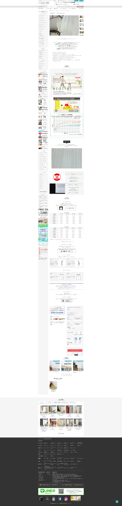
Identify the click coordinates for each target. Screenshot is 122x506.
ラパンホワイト (53, 390)
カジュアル (41, 183)
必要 (79, 342)
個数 (68, 344)
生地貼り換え (60, 450)
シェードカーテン (41, 20)
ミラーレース (41, 61)
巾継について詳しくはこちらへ (66, 241)
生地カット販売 (41, 42)
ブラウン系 (41, 154)
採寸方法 (40, 475)
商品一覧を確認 (61, 433)
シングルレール (60, 452)
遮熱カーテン (41, 56)
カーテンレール (41, 29)
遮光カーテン (46, 443)
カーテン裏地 (46, 458)
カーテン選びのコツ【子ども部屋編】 (43, 206)
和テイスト (41, 186)
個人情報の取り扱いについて (54, 503)
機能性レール (46, 452)
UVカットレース (60, 445)
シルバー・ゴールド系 (43, 167)
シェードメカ (53, 450)
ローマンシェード (47, 450)
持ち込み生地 (66, 450)
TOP (50, 10)
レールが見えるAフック (76, 334)
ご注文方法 (40, 473)
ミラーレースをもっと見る (66, 374)
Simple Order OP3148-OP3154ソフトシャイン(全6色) (44, 415)
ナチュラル (41, 179)
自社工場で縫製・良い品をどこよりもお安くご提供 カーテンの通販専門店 (47, 0)
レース (49, 402)
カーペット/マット (67, 461)
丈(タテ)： (68, 322)
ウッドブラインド (41, 36)
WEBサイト (78, 501)
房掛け (40, 33)
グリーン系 (41, 163)
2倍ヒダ (73, 328)
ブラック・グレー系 (42, 156)
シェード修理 (73, 450)
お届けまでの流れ (41, 476)
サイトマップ (70, 503)
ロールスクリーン (41, 24)
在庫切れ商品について (42, 480)
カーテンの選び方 (41, 195)
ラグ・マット (41, 45)
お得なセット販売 (57, 402)
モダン (41, 177)
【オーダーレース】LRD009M (54, 371)
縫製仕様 (79, 461)
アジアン (41, 188)
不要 (75, 342)
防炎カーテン (41, 58)
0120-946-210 (54, 484)
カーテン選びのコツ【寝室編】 (43, 204)
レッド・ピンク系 (42, 158)
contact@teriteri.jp (77, 484)
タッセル (40, 31)
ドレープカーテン (41, 15)
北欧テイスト (42, 174)
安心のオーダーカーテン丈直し (62, 4)
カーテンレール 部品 (74, 452)
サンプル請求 (77, 4)
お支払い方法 (40, 474)
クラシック (41, 181)
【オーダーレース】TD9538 (65, 371)
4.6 (43, 6)
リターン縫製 (53, 458)
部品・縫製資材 (41, 38)
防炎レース (40, 68)
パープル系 (41, 165)
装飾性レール (53, 452)
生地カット (72, 461)
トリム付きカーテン (81, 458)
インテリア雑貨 (53, 461)
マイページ (48, 473)
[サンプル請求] (41, 500)
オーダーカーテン (57, 10)
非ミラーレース (41, 63)
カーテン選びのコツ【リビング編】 (43, 201)
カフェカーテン (41, 27)
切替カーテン (73, 458)
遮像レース (66, 445)
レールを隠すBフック (80, 334)
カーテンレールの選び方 (42, 198)
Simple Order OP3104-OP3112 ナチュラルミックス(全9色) (69, 428)
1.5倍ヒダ (69, 328)
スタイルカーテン (67, 458)
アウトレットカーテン (42, 22)
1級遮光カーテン (41, 52)
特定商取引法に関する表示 (63, 503)
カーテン (53, 10)
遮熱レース (79, 445)
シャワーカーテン (41, 40)
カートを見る (49, 474)
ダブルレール (82, 6)
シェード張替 (78, 6)
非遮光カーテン (41, 54)
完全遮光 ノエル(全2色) (61, 414)
